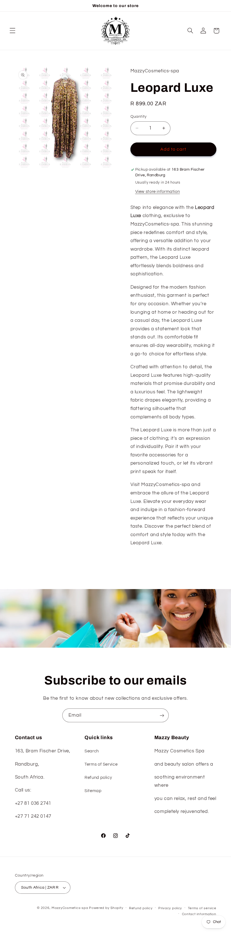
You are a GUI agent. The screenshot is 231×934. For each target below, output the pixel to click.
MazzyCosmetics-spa (70, 908)
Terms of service (202, 908)
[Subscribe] (162, 715)
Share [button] (142, 561)
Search (92, 751)
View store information (157, 192)
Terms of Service (101, 764)
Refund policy (98, 777)
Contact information (199, 914)
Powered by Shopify (106, 908)
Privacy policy (170, 908)
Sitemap (93, 791)
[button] (12, 30)
